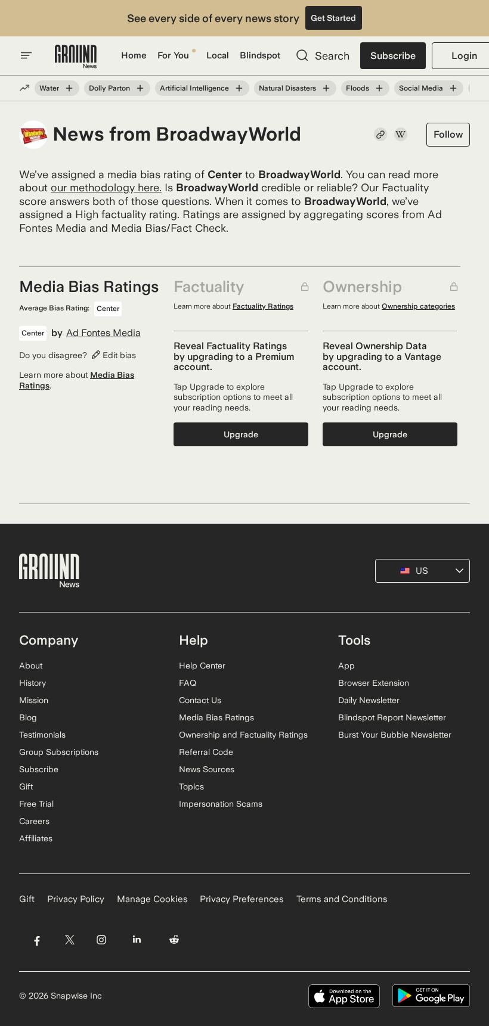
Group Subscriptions (58, 752)
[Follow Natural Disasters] (326, 88)
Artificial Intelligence (194, 88)
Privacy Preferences (242, 899)
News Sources (206, 769)
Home (134, 55)
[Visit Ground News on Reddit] (174, 940)
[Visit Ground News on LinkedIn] (137, 940)
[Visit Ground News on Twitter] (69, 940)
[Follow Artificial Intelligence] (239, 88)
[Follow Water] (69, 88)
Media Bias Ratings (216, 717)
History (32, 683)
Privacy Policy (75, 899)
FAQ (187, 683)
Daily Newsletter (369, 700)
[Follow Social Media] (453, 88)
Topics (191, 786)
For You (173, 55)
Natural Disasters (287, 88)
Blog (28, 717)
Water (49, 88)
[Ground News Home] (76, 57)
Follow (448, 134)
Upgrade (241, 434)
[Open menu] (26, 55)
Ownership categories (418, 306)
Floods (357, 88)
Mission (33, 700)
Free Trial (36, 804)
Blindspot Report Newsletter (392, 717)
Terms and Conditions (342, 899)
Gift (26, 786)
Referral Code (206, 752)
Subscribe (393, 55)
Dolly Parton (109, 88)
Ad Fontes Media (103, 333)
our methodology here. (106, 187)
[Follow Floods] (379, 88)
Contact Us (200, 700)
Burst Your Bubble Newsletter (394, 734)
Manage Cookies (152, 899)
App (346, 665)
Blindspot (260, 55)
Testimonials (42, 734)
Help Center (202, 665)
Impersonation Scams (220, 804)
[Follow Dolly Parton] (140, 88)
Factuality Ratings (263, 306)
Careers (34, 821)
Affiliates (35, 838)
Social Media (421, 88)
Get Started (333, 18)
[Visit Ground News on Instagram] (101, 940)
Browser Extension (373, 683)
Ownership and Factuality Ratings (243, 734)
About (30, 665)
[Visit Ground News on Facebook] (36, 939)
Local (217, 55)
